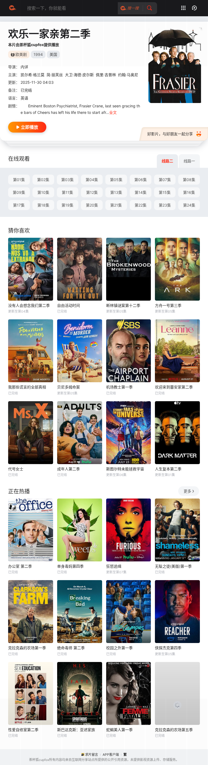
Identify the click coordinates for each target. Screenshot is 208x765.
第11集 (67, 192)
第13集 (116, 192)
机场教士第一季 (119, 387)
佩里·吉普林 (106, 74)
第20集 (92, 205)
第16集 (189, 192)
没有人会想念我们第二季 (29, 305)
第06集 (140, 179)
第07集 (165, 179)
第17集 (19, 205)
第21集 (116, 205)
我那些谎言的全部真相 (27, 387)
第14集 (141, 192)
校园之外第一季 (119, 647)
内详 (24, 67)
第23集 (165, 205)
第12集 (92, 192)
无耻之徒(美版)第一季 (173, 566)
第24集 (189, 205)
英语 (24, 98)
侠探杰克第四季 (168, 647)
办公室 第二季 (20, 566)
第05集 (116, 179)
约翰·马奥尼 (128, 74)
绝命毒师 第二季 (71, 647)
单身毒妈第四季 (70, 566)
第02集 (43, 179)
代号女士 (15, 469)
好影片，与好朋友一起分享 (170, 133)
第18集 (43, 205)
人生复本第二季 (168, 469)
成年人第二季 (68, 469)
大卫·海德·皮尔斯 (79, 74)
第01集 (19, 179)
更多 (187, 491)
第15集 (165, 192)
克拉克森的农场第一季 (27, 647)
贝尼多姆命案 (68, 387)
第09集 (19, 192)
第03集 (67, 179)
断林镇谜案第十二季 (123, 305)
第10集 (43, 192)
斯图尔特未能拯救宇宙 (125, 469)
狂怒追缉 (113, 566)
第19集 (67, 205)
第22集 (141, 205)
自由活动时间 (68, 305)
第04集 (92, 179)
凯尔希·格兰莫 (32, 74)
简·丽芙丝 (55, 74)
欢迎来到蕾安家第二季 (174, 387)
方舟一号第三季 (168, 305)
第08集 (189, 179)
